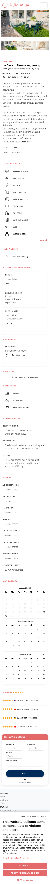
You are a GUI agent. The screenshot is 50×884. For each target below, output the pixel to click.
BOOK (25, 773)
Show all (43, 240)
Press (2, 803)
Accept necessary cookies (25, 873)
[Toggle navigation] (44, 5)
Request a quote (25, 782)
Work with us (5, 800)
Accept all (25, 866)
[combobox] (14, 756)
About (2, 796)
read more (26, 141)
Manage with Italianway (9, 810)
